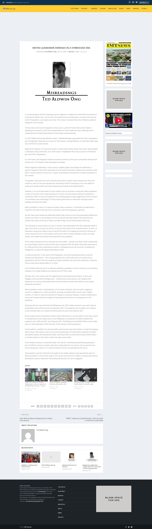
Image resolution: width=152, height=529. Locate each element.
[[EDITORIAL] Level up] (51, 457)
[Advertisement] (76, 25)
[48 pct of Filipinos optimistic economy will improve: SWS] (61, 374)
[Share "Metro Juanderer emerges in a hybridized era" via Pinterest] (52, 406)
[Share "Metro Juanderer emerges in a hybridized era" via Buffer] (59, 406)
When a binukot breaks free (21, 2)
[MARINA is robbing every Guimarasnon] (30, 457)
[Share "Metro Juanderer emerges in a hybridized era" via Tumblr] (48, 406)
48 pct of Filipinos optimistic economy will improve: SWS (58, 383)
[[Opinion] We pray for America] (71, 457)
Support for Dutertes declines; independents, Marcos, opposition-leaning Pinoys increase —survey (35, 384)
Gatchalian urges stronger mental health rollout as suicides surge (84, 383)
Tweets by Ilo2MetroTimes (113, 133)
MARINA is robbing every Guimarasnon (29, 466)
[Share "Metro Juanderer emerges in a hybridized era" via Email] (66, 406)
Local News (61, 491)
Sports (121, 8)
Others (143, 8)
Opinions (136, 8)
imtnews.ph (42, 491)
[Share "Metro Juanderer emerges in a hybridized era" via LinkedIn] (55, 406)
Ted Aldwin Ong (50, 51)
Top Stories (75, 8)
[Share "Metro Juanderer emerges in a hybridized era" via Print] (69, 406)
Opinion (71, 51)
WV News (84, 8)
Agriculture (112, 8)
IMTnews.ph (27, 527)
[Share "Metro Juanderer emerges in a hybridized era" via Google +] (45, 406)
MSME (128, 8)
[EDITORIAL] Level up (48, 465)
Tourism (102, 8)
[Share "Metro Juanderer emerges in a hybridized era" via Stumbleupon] (62, 406)
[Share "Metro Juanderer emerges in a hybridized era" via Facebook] (38, 406)
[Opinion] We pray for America (69, 466)
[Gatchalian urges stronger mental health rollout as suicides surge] (85, 374)
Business (94, 8)
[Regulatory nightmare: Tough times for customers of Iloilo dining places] (92, 457)
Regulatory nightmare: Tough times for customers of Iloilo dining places (92, 466)
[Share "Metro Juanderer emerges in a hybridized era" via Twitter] (41, 406)
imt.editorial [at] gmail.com (34, 501)
